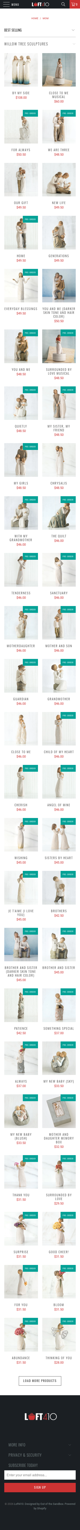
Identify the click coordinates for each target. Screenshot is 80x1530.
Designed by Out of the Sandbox (44, 1503)
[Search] (65, 4)
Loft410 (18, 1503)
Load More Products (40, 1380)
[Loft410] (40, 4)
